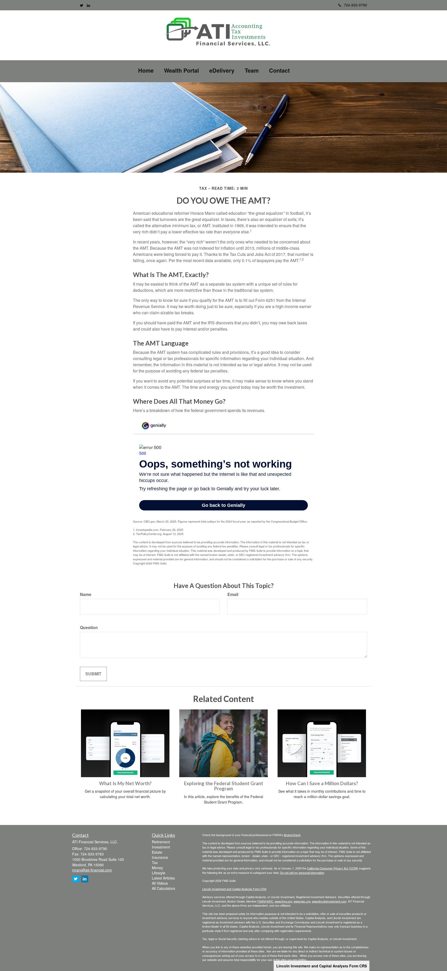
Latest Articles (163, 878)
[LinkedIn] (88, 5)
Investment (161, 847)
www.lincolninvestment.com (329, 901)
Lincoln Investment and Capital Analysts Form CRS (321, 965)
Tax (155, 862)
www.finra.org (283, 901)
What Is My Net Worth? (125, 783)
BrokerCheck (292, 835)
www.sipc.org (302, 901)
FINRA (261, 901)
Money (157, 867)
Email (232, 594)
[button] (181, 70)
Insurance (160, 857)
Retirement (161, 841)
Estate (157, 852)
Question (89, 627)
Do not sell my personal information (302, 872)
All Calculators (163, 888)
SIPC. (270, 901)
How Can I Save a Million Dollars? (322, 783)
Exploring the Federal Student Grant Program (223, 786)
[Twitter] (81, 5)
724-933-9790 (355, 4)
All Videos (160, 883)
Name (85, 594)
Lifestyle (158, 872)
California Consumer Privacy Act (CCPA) (332, 868)
